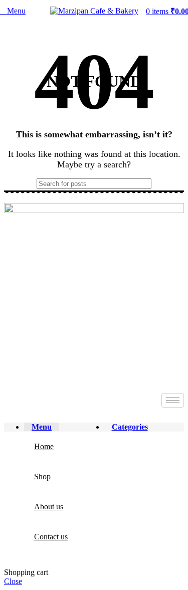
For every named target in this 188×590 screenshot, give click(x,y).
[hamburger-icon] (172, 400)
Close (13, 581)
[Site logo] (94, 11)
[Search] (172, 183)
